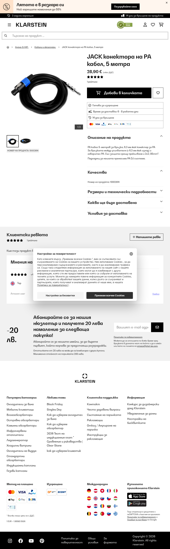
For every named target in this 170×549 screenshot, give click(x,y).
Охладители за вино (20, 404)
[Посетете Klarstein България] (109, 506)
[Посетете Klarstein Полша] (89, 506)
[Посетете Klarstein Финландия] (116, 506)
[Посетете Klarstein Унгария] (116, 498)
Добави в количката (122, 93)
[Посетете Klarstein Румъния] (102, 506)
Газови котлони (17, 470)
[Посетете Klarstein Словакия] (102, 498)
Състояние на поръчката (104, 414)
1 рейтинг (92, 81)
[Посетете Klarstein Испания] (89, 498)
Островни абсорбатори (23, 420)
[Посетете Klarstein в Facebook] (20, 541)
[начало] (11, 47)
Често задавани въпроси (103, 409)
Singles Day (54, 409)
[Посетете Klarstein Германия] (89, 491)
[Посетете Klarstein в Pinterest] (42, 541)
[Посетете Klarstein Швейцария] (102, 491)
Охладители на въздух (22, 450)
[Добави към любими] (158, 93)
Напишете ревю (148, 237)
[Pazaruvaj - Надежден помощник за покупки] (125, 24)
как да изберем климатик (64, 450)
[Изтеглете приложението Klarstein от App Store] (137, 496)
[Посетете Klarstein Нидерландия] (96, 514)
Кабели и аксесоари (45, 47)
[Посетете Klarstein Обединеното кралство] (96, 498)
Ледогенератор (17, 440)
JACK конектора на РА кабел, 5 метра (82, 47)
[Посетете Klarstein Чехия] (109, 498)
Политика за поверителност (128, 337)
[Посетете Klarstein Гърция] (116, 514)
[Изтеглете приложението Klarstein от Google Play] (137, 503)
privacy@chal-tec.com (147, 346)
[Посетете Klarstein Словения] (109, 514)
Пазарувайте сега (125, 6)
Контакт (93, 404)
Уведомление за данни (142, 413)
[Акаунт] (145, 25)
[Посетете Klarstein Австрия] (96, 491)
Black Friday (55, 404)
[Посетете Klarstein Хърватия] (96, 506)
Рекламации (95, 420)
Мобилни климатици (20, 409)
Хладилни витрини (19, 445)
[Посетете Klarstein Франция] (109, 491)
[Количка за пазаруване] (161, 25)
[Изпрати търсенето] (5, 36)
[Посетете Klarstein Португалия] (102, 514)
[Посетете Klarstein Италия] (116, 491)
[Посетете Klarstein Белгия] (89, 514)
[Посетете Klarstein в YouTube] (31, 541)
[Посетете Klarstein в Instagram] (10, 541)
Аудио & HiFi (22, 47)
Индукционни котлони (21, 465)
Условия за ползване (137, 520)
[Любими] (153, 25)
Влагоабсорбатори (20, 414)
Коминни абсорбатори (22, 425)
